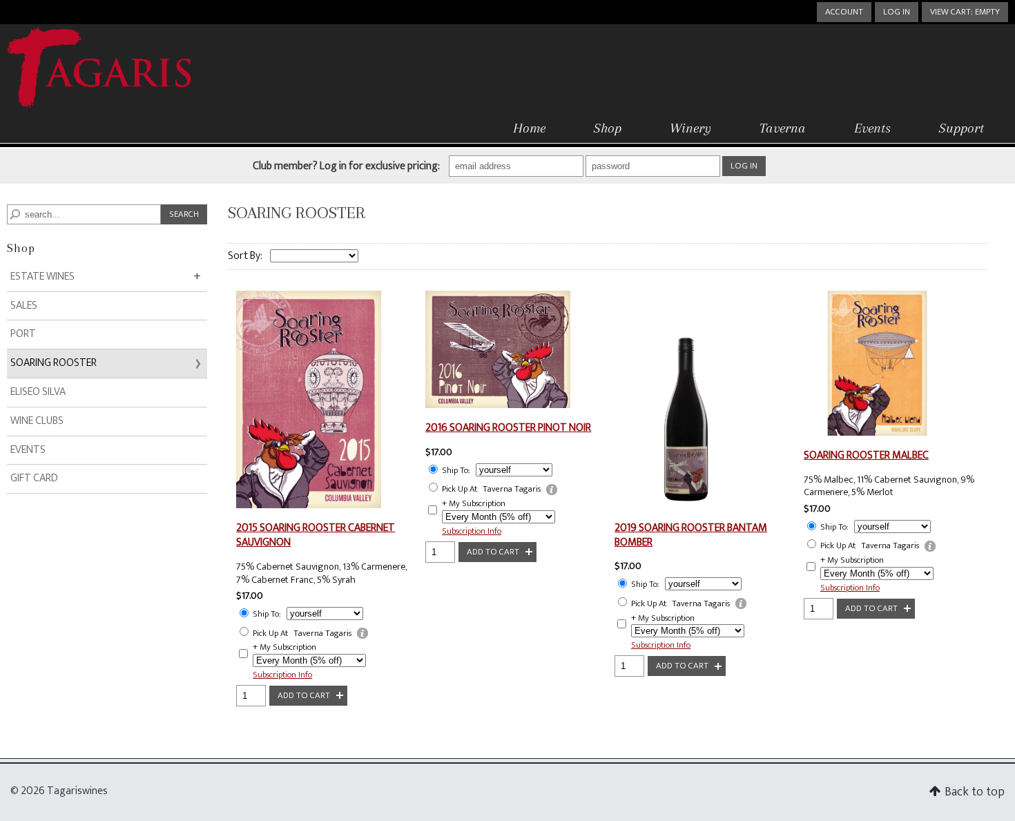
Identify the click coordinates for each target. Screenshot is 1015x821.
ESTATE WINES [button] (65, 279)
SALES (23, 305)
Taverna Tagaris (322, 633)
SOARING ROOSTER (53, 363)
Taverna (783, 128)
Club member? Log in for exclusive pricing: (346, 167)
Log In (896, 11)
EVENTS (28, 450)
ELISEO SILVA (38, 392)
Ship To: (267, 614)
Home (529, 128)
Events (872, 128)
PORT (23, 334)
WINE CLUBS (37, 421)
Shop (607, 128)
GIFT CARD (34, 478)
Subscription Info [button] (282, 675)
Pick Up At (270, 633)
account (844, 11)
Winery (690, 128)
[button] (965, 12)
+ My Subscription (284, 647)
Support (961, 128)
